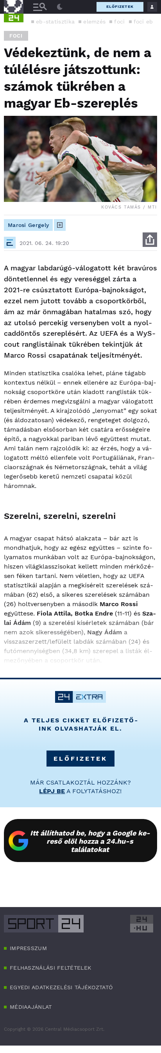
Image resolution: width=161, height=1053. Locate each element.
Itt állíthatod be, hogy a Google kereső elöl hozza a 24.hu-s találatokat (90, 841)
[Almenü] (39, 7)
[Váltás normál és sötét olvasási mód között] (59, 7)
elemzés (94, 21)
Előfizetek (120, 6)
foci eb (143, 21)
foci (119, 21)
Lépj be (52, 791)
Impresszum (28, 948)
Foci (16, 36)
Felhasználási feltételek (50, 968)
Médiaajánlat (31, 1007)
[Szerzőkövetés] (60, 225)
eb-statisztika (55, 21)
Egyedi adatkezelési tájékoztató (61, 987)
